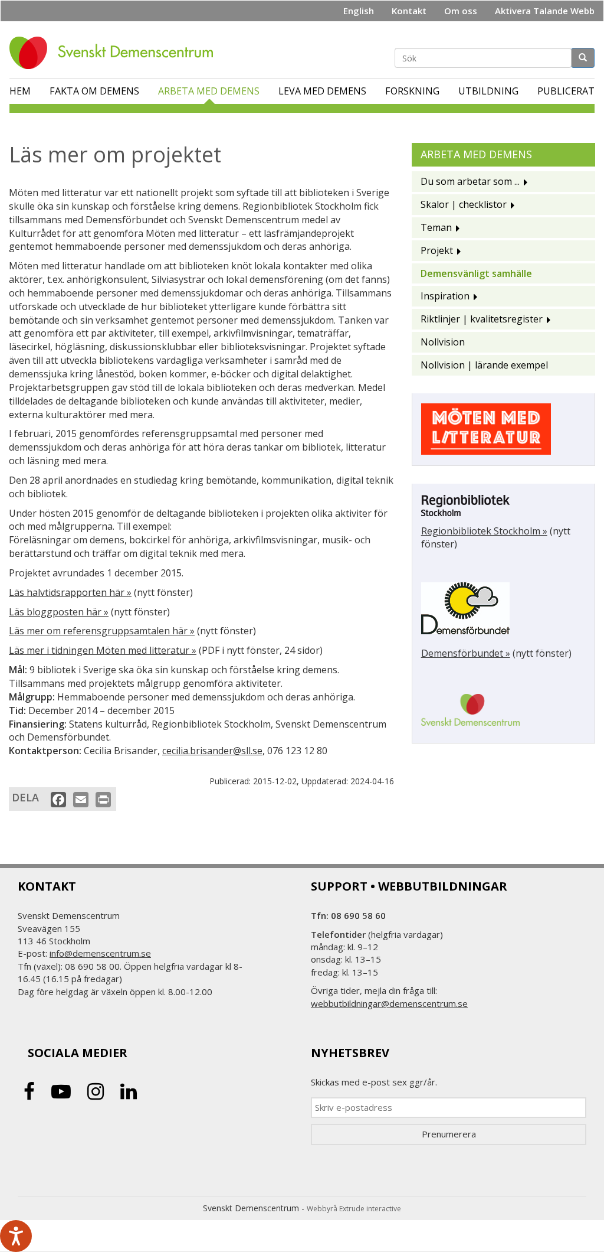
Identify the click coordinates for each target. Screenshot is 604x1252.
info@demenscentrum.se (100, 953)
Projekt (437, 250)
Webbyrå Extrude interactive (354, 1209)
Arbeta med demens (209, 90)
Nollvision (443, 341)
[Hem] (115, 53)
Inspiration (445, 295)
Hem (20, 90)
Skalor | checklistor (464, 204)
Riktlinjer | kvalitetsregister (482, 318)
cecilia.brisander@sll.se (212, 750)
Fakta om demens (94, 90)
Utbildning (488, 90)
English (358, 11)
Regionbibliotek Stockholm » (484, 530)
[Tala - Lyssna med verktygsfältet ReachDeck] (16, 1236)
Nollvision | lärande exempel (484, 364)
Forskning (412, 90)
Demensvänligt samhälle (476, 273)
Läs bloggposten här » (59, 611)
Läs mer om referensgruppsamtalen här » (102, 630)
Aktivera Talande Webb (545, 11)
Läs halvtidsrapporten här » (70, 592)
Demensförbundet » (465, 653)
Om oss (460, 11)
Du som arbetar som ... (470, 181)
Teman (436, 227)
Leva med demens (322, 90)
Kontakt (409, 11)
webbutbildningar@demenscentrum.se (389, 1003)
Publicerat (566, 90)
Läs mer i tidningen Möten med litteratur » (102, 650)
